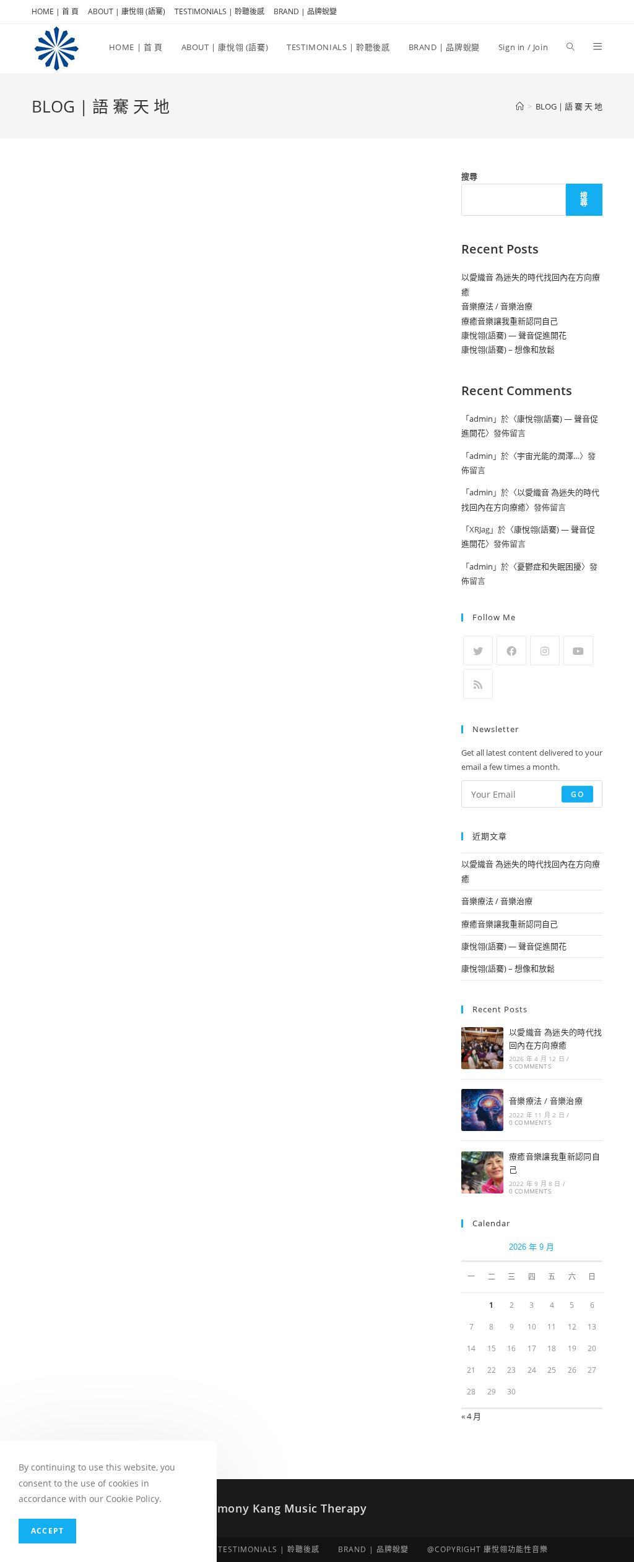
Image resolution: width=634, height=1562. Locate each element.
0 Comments (530, 1122)
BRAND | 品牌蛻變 (305, 11)
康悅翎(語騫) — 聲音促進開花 (514, 335)
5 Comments (530, 1066)
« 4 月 (471, 1416)
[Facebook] (511, 650)
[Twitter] (478, 650)
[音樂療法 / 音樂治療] (482, 1110)
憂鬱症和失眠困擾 (549, 566)
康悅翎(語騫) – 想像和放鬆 (508, 349)
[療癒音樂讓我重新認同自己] (482, 1172)
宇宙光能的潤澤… (548, 455)
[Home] (520, 106)
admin (481, 418)
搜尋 (469, 176)
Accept (47, 1531)
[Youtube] (578, 650)
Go (577, 793)
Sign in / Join (523, 47)
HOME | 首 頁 (55, 11)
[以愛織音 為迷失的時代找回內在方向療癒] (482, 1048)
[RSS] (478, 684)
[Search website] (570, 47)
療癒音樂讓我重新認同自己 (509, 320)
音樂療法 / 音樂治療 (496, 306)
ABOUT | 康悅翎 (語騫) (126, 11)
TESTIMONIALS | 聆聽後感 (219, 11)
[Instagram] (545, 650)
